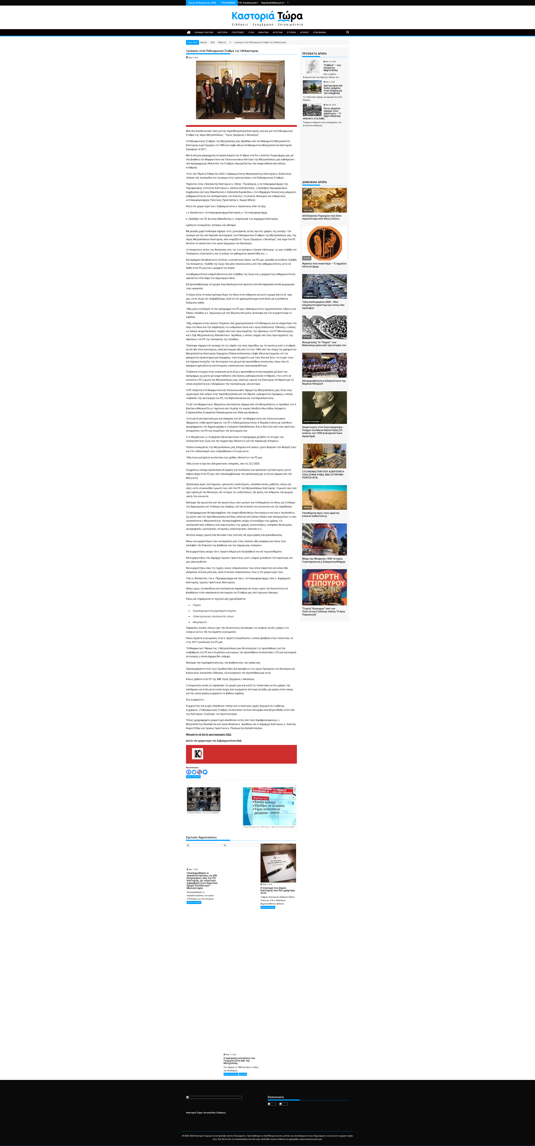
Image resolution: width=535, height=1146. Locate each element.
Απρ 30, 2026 (331, 105)
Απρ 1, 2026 (193, 869)
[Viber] (199, 772)
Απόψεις (304, 32)
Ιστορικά (291, 32)
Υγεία (251, 32)
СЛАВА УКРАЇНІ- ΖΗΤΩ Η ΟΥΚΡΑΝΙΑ (203, 813)
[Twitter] (194, 772)
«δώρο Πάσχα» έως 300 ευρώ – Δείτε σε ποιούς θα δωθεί (269, 827)
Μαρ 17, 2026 (231, 1055)
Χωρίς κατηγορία (193, 777)
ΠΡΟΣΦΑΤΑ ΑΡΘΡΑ (314, 53)
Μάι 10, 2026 (331, 62)
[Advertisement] (324, 155)
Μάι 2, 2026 (330, 82)
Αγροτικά (278, 32)
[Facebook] (188, 772)
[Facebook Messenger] (205, 772)
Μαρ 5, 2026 (267, 884)
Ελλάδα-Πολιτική (204, 32)
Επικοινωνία (319, 32)
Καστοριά (222, 32)
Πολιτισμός (238, 32)
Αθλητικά (263, 32)
